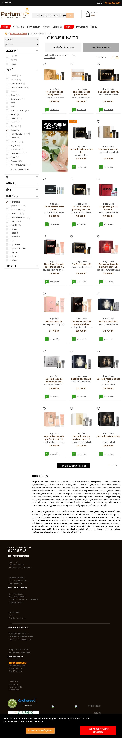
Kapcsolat (13, 562)
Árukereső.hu (27, 706)
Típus (8, 190)
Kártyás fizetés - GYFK (19, 649)
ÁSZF (11, 615)
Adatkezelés (14, 612)
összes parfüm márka (19, 169)
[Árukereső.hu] (27, 701)
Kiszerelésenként (113, 57)
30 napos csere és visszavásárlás (24, 599)
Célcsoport (11, 50)
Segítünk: (109, 3)
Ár (7, 177)
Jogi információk (16, 602)
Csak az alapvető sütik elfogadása (98, 730)
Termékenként (117, 57)
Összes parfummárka (18, 580)
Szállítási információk (18, 634)
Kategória (11, 183)
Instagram (13, 684)
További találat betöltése (73, 466)
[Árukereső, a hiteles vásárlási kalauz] (12, 706)
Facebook (13, 681)
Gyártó (9, 70)
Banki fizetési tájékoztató (20, 639)
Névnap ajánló (15, 687)
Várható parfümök (17, 665)
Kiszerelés (11, 266)
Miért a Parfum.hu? (17, 597)
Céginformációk (16, 594)
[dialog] (61, 726)
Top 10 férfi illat (15, 671)
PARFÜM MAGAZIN (17, 663)
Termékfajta (12, 196)
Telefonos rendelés (17, 578)
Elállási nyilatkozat (17, 618)
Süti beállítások (16, 583)
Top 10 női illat (15, 668)
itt (34, 721)
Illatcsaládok (14, 690)
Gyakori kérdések (17, 565)
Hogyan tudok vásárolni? (20, 567)
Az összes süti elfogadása (40, 730)
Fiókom (8, 3)
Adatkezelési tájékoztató (19, 652)
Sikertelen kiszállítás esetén (21, 636)
